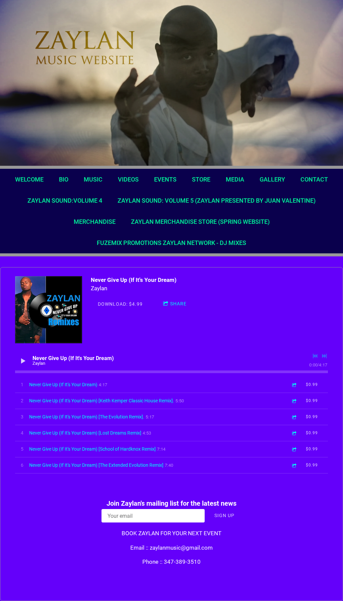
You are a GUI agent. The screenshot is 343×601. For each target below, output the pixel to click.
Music (93, 179)
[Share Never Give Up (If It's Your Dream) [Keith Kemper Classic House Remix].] (294, 401)
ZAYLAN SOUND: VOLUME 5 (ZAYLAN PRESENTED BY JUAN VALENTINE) (217, 200)
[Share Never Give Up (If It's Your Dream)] (294, 385)
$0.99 (312, 384)
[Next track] (324, 356)
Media (235, 179)
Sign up (224, 515)
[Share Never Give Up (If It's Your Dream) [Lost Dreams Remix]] (294, 433)
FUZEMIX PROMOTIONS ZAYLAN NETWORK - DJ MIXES (171, 242)
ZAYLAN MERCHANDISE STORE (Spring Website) (200, 221)
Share (178, 303)
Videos (128, 179)
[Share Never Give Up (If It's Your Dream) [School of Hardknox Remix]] (294, 449)
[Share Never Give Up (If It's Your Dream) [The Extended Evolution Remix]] (294, 465)
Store (201, 179)
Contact (314, 179)
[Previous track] (315, 356)
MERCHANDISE (95, 221)
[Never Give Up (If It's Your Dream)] (48, 309)
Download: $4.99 (120, 304)
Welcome (29, 179)
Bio (63, 179)
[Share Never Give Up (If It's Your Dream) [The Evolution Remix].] (294, 417)
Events (165, 179)
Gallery (272, 179)
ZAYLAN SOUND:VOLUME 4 (64, 200)
